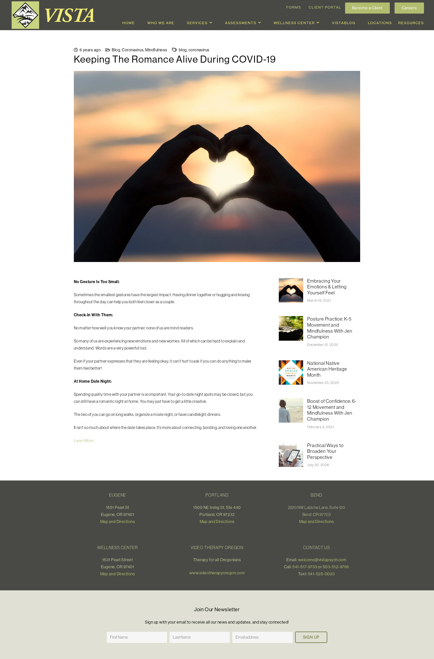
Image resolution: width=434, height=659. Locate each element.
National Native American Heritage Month (327, 369)
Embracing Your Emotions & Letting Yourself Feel (327, 287)
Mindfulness (156, 49)
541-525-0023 (321, 573)
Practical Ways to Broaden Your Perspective (325, 451)
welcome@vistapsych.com (322, 559)
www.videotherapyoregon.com (217, 572)
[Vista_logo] (55, 15)
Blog (116, 49)
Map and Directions (117, 521)
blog (183, 49)
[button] (210, 23)
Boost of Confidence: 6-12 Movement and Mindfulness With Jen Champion (332, 410)
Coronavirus (132, 49)
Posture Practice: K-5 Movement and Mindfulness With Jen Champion (329, 328)
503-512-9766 (336, 566)
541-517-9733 (304, 566)
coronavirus (199, 49)
